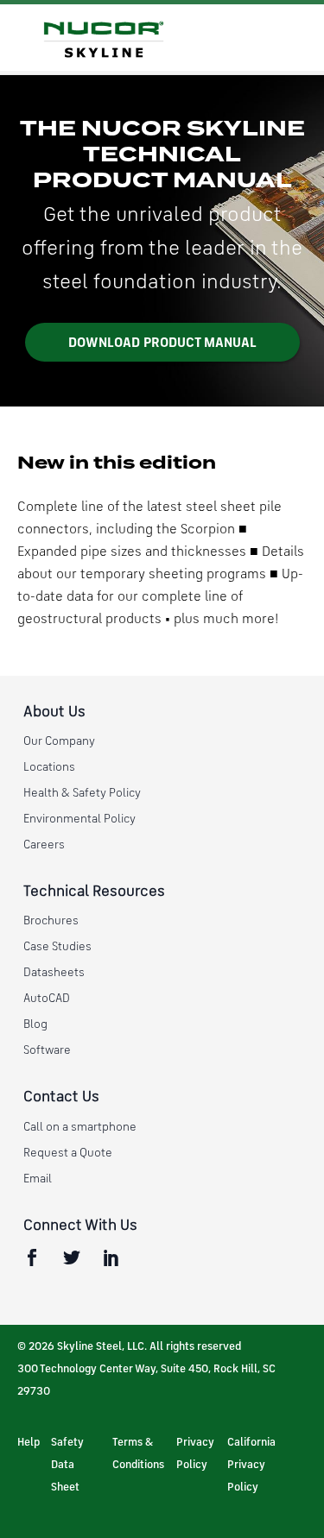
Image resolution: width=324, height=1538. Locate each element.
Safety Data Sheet (67, 1465)
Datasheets (54, 973)
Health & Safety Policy (82, 793)
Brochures (51, 921)
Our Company (59, 741)
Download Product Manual (162, 343)
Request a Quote (67, 1153)
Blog (35, 1024)
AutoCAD (46, 999)
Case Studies (57, 947)
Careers (44, 845)
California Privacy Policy (251, 1465)
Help (28, 1442)
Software (47, 1050)
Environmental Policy (79, 819)
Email (37, 1179)
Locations (49, 767)
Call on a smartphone (80, 1127)
